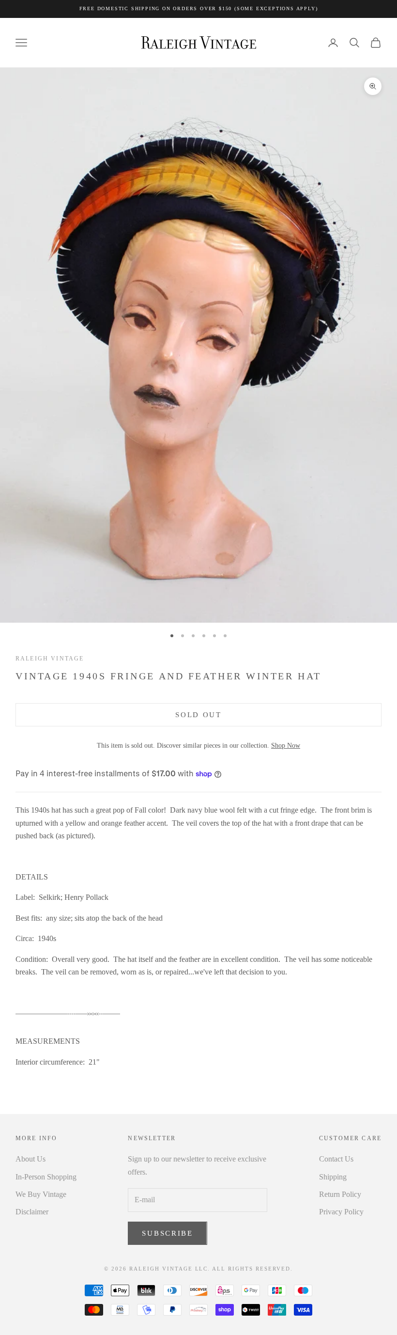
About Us (30, 1159)
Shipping (333, 1177)
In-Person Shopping (45, 1177)
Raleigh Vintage (49, 658)
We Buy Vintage (40, 1194)
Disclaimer (31, 1212)
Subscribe (167, 1233)
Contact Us (336, 1159)
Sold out (198, 715)
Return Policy (340, 1194)
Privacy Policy (341, 1212)
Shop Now (285, 745)
